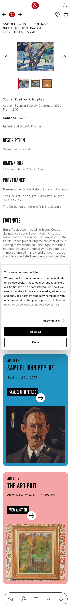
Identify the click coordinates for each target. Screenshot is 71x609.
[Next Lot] (20, 14)
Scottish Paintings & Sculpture (24, 99)
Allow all (35, 331)
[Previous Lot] (4, 14)
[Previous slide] (7, 56)
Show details (51, 320)
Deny (35, 342)
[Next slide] (63, 56)
